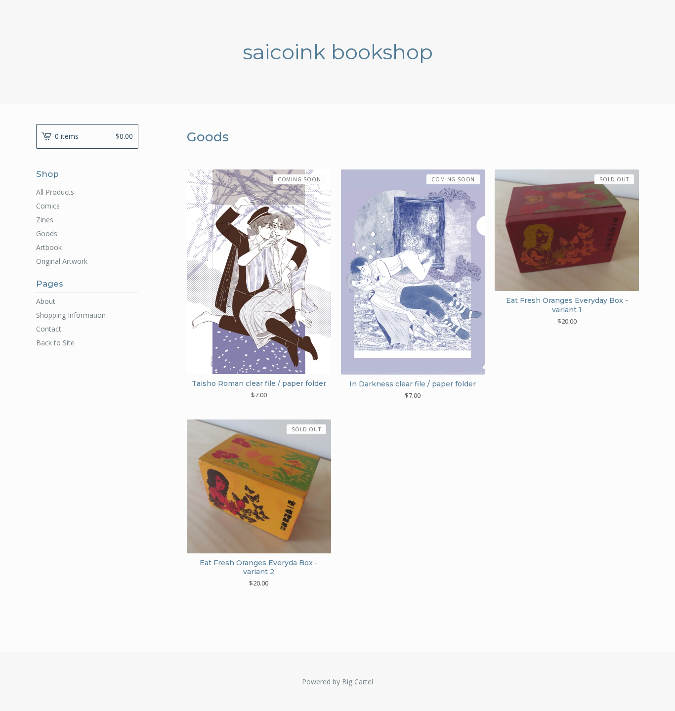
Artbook (49, 247)
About (45, 301)
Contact (48, 329)
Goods (46, 233)
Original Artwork (61, 261)
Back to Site (55, 342)
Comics (48, 205)
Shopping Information (71, 315)
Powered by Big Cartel (337, 681)
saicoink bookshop (338, 52)
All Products (55, 192)
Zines (44, 219)
